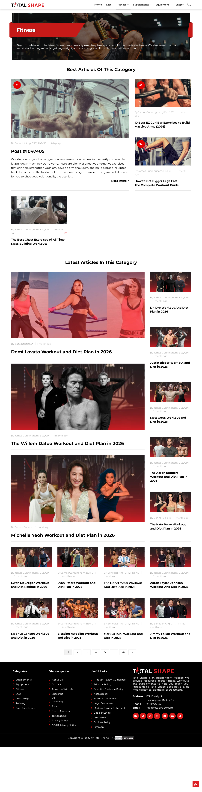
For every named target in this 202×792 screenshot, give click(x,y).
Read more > (120, 180)
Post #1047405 (28, 151)
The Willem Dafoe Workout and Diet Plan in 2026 (67, 443)
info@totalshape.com (159, 707)
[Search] (189, 4)
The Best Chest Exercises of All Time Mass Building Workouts (38, 241)
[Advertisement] (94, 769)
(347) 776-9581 (154, 703)
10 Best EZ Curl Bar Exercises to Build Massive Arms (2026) (162, 124)
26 (123, 652)
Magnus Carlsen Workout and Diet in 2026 (30, 635)
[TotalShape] (27, 5)
